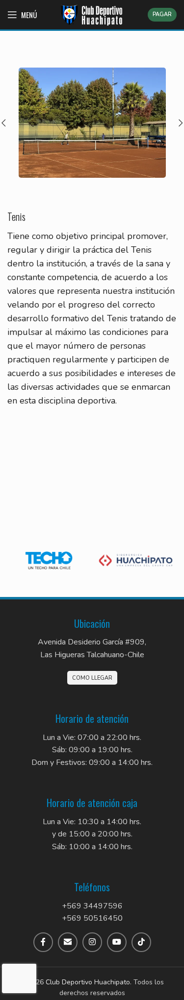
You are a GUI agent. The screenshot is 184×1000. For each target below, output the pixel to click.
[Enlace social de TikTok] (141, 942)
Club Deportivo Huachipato (88, 982)
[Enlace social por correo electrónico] (68, 942)
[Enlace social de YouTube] (117, 942)
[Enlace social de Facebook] (43, 942)
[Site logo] (92, 14)
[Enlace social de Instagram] (92, 942)
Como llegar (92, 678)
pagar (162, 14)
